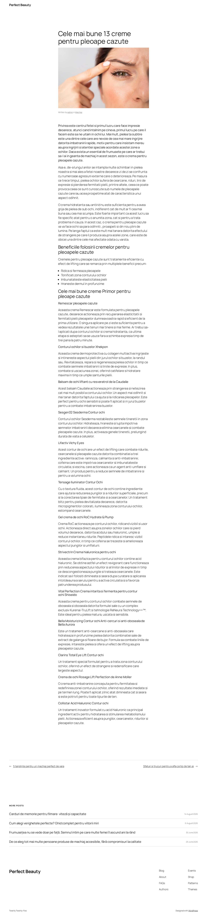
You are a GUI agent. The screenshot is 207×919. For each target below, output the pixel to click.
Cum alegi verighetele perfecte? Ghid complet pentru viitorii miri (54, 823)
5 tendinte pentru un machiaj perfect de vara (38, 766)
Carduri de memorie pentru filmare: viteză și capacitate (47, 814)
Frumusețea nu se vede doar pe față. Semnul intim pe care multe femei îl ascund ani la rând (72, 832)
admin (70, 112)
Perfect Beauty (20, 5)
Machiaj (78, 112)
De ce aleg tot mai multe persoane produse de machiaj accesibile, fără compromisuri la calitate (75, 841)
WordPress (193, 910)
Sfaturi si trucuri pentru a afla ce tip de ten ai (168, 766)
